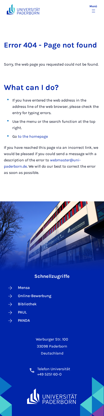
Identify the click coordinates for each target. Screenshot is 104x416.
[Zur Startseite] (23, 9)
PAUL (22, 312)
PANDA (24, 320)
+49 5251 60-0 (49, 374)
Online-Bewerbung (34, 295)
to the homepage (33, 136)
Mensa (24, 287)
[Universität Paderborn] (52, 396)
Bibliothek (27, 304)
